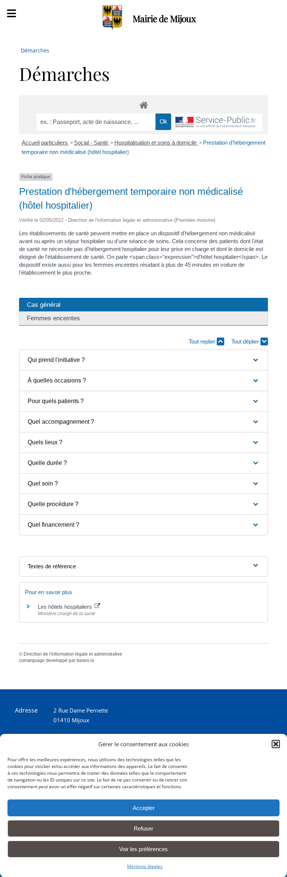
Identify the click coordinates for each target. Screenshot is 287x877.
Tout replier (203, 341)
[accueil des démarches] (143, 105)
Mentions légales (145, 866)
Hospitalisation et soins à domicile (156, 142)
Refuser (143, 828)
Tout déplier (245, 341)
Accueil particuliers (45, 142)
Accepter (144, 808)
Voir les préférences (143, 849)
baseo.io (85, 660)
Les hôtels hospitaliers (65, 607)
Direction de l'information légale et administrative (73, 654)
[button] (276, 744)
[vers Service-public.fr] (215, 123)
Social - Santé (91, 142)
